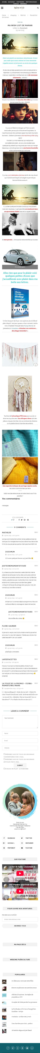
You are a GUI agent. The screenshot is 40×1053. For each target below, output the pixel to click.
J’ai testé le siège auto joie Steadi (22, 1030)
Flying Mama (28, 326)
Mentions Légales (31, 2)
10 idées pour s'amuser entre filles (22, 981)
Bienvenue (23, 3)
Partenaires (20, 2)
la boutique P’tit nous (19, 416)
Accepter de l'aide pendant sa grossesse (24, 1002)
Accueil (4, 2)
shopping (13, 15)
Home (4, 15)
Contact (16, 3)
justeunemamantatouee (14, 566)
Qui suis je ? (11, 2)
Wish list (23, 15)
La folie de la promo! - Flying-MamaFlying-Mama (17, 684)
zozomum (23, 28)
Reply (36, 532)
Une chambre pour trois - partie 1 (22, 1023)
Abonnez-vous (20, 926)
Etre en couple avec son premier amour (24, 988)
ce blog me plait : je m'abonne (16, 769)
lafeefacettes (9, 659)
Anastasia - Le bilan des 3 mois (21, 1016)
